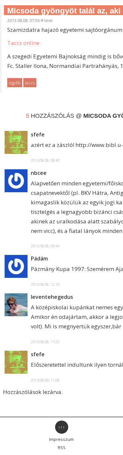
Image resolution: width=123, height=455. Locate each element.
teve (48, 20)
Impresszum (61, 439)
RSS (62, 447)
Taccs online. (24, 43)
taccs (30, 83)
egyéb (15, 83)
